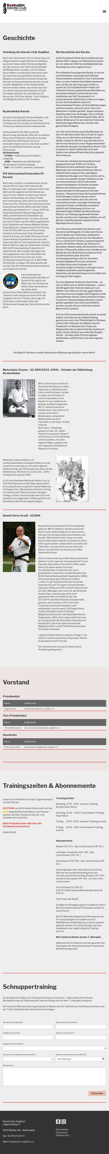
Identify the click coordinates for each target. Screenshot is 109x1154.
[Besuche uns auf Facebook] (58, 1122)
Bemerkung (8, 1065)
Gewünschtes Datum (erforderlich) (71, 1054)
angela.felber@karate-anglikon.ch (39, 708)
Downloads (62, 1129)
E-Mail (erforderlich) (11, 1033)
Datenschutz (62, 1135)
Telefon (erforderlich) (65, 1033)
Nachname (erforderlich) (66, 1022)
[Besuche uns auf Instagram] (63, 1122)
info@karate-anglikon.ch (21, 1141)
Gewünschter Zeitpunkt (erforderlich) (19, 1054)
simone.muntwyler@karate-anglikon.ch (42, 728)
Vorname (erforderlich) (13, 1022)
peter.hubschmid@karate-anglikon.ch (41, 747)
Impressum (62, 1132)
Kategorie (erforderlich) (13, 1044)
